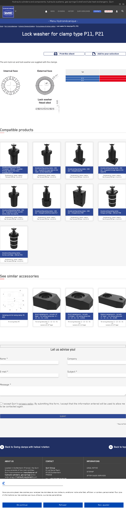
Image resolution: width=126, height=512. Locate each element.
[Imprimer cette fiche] (19, 292)
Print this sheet (67, 54)
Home (1, 26)
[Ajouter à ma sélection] (24, 292)
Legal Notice (92, 468)
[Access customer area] (117, 14)
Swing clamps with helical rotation (45, 26)
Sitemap (90, 472)
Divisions (61, 11)
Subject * (72, 371)
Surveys (108, 11)
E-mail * (4, 371)
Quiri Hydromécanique (11, 26)
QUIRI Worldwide (83, 11)
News (53, 11)
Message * (5, 384)
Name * (4, 358)
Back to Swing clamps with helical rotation (27, 447)
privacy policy (26, 403)
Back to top (120, 447)
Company (72, 358)
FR (120, 4)
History (71, 11)
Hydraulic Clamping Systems (27, 26)
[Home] (46, 14)
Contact (97, 11)
